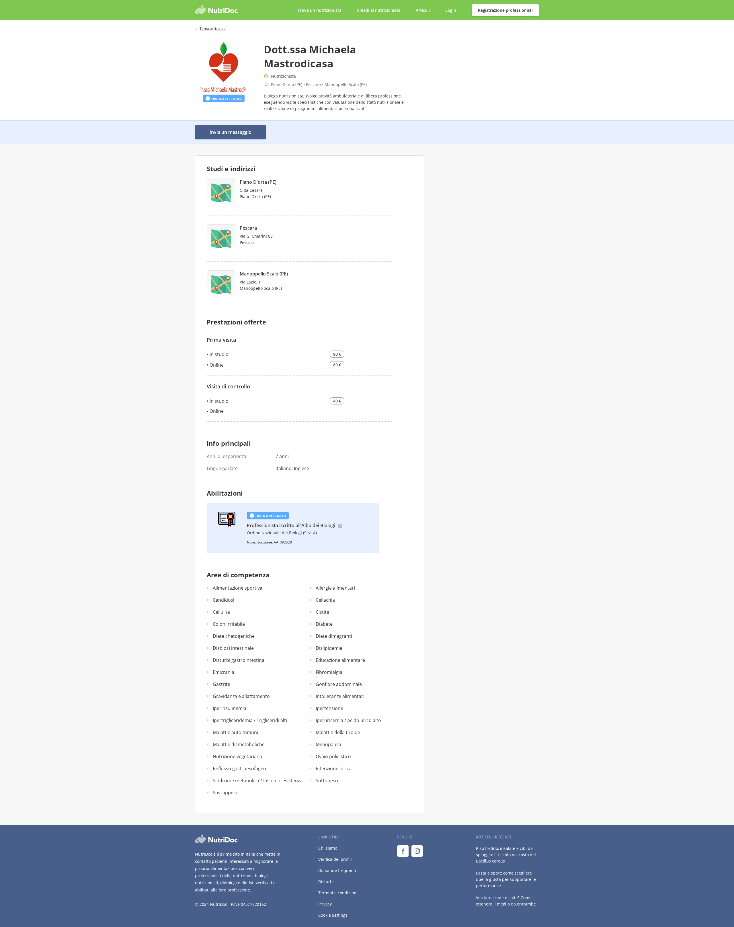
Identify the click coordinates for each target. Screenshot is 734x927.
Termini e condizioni (338, 892)
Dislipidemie (329, 648)
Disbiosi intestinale (233, 648)
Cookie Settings (333, 915)
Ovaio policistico (333, 756)
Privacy (325, 904)
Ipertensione (329, 708)
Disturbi (326, 881)
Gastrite (221, 684)
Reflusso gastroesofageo (239, 768)
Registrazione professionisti (505, 10)
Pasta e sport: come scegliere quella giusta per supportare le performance (506, 879)
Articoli (423, 10)
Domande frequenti (337, 870)
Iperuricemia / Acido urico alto (348, 720)
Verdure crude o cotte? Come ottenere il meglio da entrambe (506, 901)
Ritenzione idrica (334, 768)
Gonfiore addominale (339, 684)
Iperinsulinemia (229, 708)
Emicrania (223, 672)
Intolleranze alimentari (340, 696)
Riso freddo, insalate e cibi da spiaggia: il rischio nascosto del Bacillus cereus (506, 855)
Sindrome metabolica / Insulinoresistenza (257, 780)
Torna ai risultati (213, 28)
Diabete (324, 624)
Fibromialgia (329, 672)
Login (451, 10)
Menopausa (328, 744)
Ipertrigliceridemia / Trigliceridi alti (250, 720)
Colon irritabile (229, 624)
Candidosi (223, 600)
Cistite (322, 612)
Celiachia (325, 600)
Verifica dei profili (335, 859)
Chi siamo (327, 848)
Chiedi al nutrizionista (379, 10)
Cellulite (221, 612)
